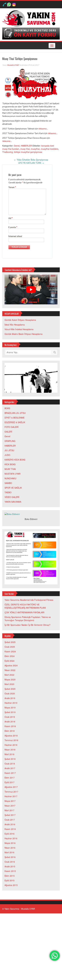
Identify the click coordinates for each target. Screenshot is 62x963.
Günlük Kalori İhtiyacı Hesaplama (20, 319)
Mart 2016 (9, 852)
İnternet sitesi (15, 236)
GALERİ (8, 431)
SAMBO (8, 483)
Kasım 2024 (10, 651)
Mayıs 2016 (10, 843)
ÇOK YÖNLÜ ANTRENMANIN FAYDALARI (24, 612)
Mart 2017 (9, 810)
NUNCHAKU (10, 478)
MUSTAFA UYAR (12, 473)
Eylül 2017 (9, 782)
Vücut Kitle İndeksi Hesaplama (19, 329)
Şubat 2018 (10, 758)
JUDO (7, 454)
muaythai (35, 148)
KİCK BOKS (10, 464)
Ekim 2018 (10, 730)
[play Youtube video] (31, 289)
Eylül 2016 (9, 833)
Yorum (12, 187)
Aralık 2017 (10, 768)
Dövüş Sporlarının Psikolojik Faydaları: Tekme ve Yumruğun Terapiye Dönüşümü (28, 619)
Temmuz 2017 (11, 791)
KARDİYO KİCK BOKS (15, 459)
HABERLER (26, 145)
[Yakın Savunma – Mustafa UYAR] (29, 18)
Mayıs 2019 (10, 707)
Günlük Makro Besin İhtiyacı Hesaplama (23, 333)
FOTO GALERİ (12, 426)
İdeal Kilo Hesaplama (15, 324)
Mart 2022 (9, 674)
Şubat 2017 (10, 814)
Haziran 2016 (11, 838)
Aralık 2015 (10, 866)
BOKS (7, 408)
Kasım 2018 (10, 726)
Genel (17, 145)
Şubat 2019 (10, 712)
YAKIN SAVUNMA (13, 501)
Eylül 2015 (9, 880)
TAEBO (8, 492)
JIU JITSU (9, 450)
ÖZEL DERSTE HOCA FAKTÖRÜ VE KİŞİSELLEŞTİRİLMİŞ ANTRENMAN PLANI (25, 606)
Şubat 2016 (10, 857)
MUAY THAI (10, 468)
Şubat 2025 (10, 642)
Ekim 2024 (10, 656)
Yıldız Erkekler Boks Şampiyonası (31, 159)
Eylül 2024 (9, 660)
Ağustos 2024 (11, 665)
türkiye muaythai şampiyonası (28, 151)
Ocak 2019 (10, 716)
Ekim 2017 (10, 777)
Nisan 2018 (10, 749)
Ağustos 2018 (11, 735)
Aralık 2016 (10, 824)
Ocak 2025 (10, 646)
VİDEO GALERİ (12, 497)
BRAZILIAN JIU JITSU (15, 412)
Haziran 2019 (11, 702)
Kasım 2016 (10, 828)
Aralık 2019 (10, 698)
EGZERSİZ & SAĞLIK (15, 422)
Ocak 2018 (10, 763)
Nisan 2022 (10, 670)
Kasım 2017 (10, 772)
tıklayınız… (43, 128)
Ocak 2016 (10, 861)
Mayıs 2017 (10, 800)
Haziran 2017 (11, 796)
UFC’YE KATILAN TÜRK (31, 162)
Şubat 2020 (10, 688)
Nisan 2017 (10, 805)
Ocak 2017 (10, 819)
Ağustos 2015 (11, 885)
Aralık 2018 (10, 721)
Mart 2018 (9, 754)
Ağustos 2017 (11, 786)
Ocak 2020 (10, 693)
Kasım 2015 (10, 871)
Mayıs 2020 (10, 679)
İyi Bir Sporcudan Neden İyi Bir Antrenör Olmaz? (27, 624)
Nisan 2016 (10, 847)
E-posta (12, 227)
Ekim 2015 (10, 875)
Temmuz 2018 (11, 740)
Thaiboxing (7, 151)
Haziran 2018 (11, 744)
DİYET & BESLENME (15, 417)
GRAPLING (10, 440)
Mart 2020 (9, 684)
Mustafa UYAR (13, 65)
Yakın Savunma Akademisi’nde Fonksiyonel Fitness (29, 599)
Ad (10, 218)
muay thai (25, 148)
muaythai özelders (49, 148)
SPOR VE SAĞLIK (13, 487)
